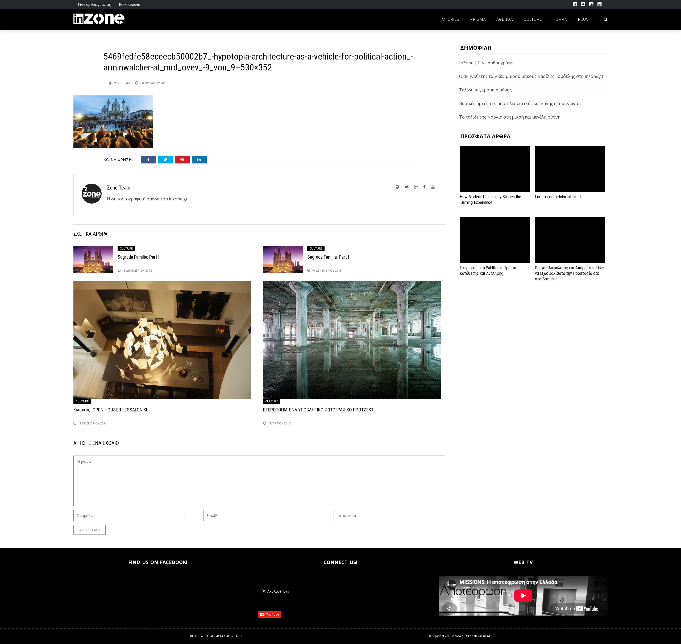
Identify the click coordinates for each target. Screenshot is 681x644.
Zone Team (121, 83)
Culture (533, 19)
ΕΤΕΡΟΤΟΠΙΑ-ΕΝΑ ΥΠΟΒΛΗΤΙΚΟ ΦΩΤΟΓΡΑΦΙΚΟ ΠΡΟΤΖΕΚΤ (318, 410)
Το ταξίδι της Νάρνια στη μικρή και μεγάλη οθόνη (509, 117)
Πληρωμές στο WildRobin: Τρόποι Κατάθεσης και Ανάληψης (488, 270)
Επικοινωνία (129, 4)
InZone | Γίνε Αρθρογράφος (487, 63)
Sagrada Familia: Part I (328, 257)
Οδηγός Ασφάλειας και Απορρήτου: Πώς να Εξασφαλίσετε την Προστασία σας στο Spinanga (569, 273)
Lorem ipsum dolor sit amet (558, 196)
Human (560, 19)
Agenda (504, 19)
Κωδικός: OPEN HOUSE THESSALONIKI (110, 410)
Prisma (478, 19)
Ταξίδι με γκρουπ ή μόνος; (486, 90)
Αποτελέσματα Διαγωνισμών (222, 636)
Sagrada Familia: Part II (139, 257)
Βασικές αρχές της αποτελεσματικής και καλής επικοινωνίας (520, 103)
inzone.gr (458, 636)
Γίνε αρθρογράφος (94, 4)
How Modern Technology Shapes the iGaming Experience (490, 199)
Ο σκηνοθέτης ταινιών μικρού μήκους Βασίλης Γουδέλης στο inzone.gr (531, 76)
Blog (194, 636)
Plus (583, 19)
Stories (451, 19)
